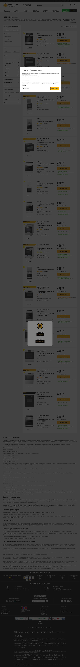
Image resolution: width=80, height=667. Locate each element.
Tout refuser (26, 70)
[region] (40, 79)
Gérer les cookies (26, 88)
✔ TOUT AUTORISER (54, 88)
